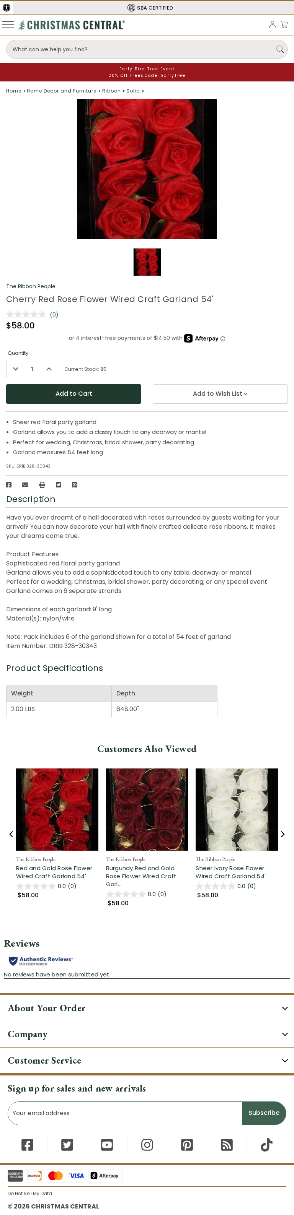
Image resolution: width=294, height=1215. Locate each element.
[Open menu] (8, 24)
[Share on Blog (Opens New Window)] (227, 1144)
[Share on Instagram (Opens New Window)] (147, 1144)
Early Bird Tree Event (147, 69)
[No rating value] (28, 314)
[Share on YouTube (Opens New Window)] (107, 1144)
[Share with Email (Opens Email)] (25, 485)
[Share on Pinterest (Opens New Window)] (74, 485)
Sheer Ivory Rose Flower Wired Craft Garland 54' (231, 872)
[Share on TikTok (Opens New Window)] (266, 1144)
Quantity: (18, 353)
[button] (6, 7)
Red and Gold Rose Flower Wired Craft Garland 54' (54, 872)
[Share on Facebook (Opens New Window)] (8, 485)
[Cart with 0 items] (284, 24)
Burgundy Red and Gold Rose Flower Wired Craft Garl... (147, 876)
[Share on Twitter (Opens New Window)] (58, 485)
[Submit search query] (280, 49)
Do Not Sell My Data (30, 1193)
